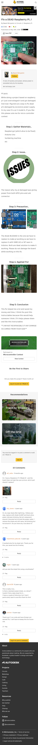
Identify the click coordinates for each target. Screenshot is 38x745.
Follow (14, 76)
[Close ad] (35, 8)
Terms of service (24, 732)
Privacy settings (22, 735)
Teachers (5, 691)
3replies (6, 557)
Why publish (6, 700)
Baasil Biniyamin (8, 23)
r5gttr (9, 565)
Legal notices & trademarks (13, 741)
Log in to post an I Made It (19, 384)
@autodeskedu (10, 724)
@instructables (10, 720)
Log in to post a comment (19, 641)
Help (3, 706)
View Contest (19, 359)
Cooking (5, 683)
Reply (19, 501)
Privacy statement (10, 735)
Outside (4, 688)
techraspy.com (10, 86)
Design (4, 677)
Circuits (19, 23)
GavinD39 (10, 584)
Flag (6, 497)
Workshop (5, 674)
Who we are (6, 711)
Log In (19, 460)
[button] (2, 2)
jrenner (9, 613)
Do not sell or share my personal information (18, 738)
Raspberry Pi (28, 23)
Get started (6, 703)
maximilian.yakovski (14, 539)
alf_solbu (10, 473)
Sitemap (5, 709)
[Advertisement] (19, 10)
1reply (6, 634)
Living (4, 685)
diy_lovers (10, 508)
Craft (3, 680)
